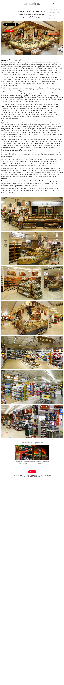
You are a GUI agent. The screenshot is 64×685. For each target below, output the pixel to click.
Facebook (39, 475)
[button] (53, 3)
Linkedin (35, 475)
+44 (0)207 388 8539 (20, 475)
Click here (9, 30)
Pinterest (44, 475)
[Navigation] (56, 3)
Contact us (32, 471)
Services (9, 25)
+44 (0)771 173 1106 (28, 475)
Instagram (49, 475)
